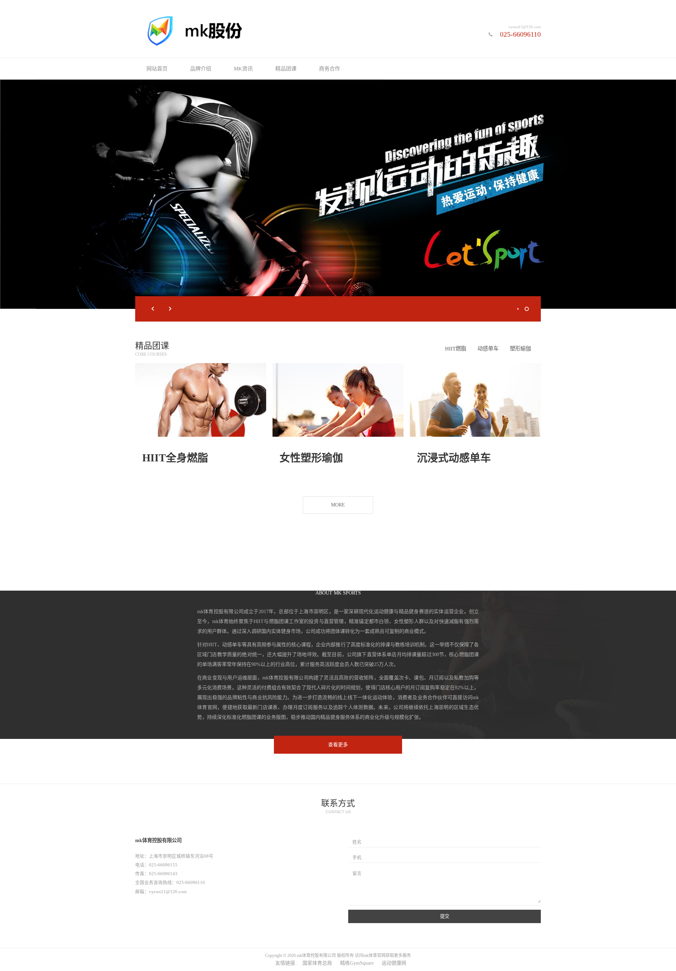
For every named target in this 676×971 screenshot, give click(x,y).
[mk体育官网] (236, 30)
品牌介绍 (200, 68)
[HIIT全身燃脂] (200, 400)
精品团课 (285, 68)
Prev (153, 309)
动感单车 (488, 348)
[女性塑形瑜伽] (338, 400)
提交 (444, 916)
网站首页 (157, 68)
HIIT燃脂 (455, 348)
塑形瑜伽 (520, 348)
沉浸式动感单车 (454, 457)
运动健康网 (394, 963)
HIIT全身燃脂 (175, 457)
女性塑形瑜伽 (311, 457)
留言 (357, 873)
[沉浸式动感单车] (475, 400)
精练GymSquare (357, 963)
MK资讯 (243, 68)
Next (170, 309)
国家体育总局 (317, 963)
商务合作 (329, 68)
